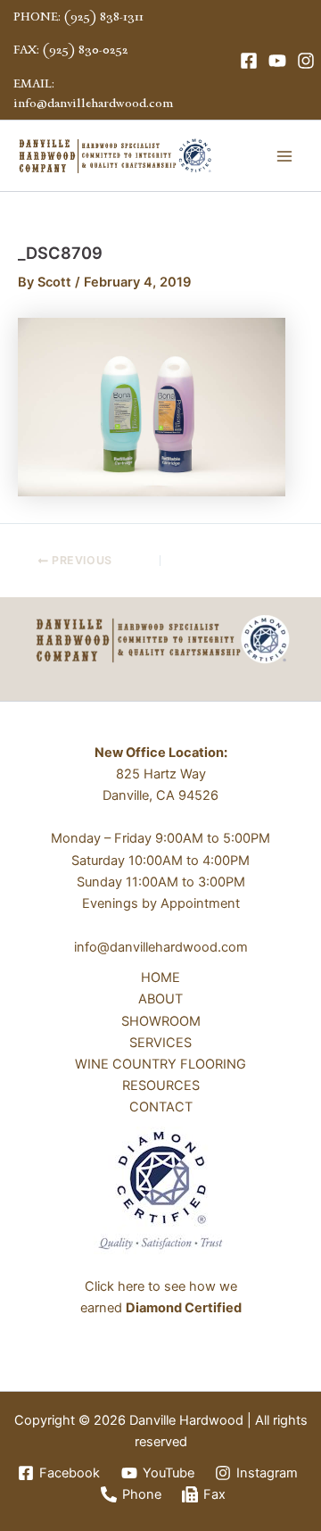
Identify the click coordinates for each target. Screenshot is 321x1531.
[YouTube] (277, 61)
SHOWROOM (161, 1021)
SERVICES (160, 1043)
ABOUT (160, 999)
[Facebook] (249, 61)
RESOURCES (161, 1086)
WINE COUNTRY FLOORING (160, 1064)
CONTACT (161, 1107)
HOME (160, 977)
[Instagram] (306, 61)
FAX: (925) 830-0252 (70, 49)
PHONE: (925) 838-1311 (78, 16)
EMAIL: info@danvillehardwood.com (93, 93)
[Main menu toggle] (284, 156)
